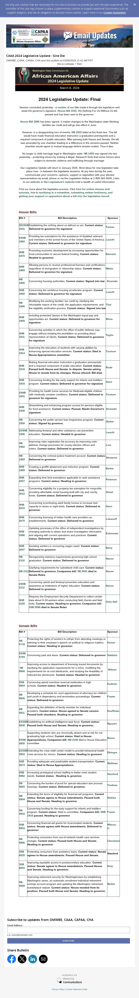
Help (85, 989)
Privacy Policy (58, 989)
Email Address (14, 925)
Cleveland (113, 840)
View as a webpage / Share (69, 64)
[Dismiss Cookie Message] (134, 3)
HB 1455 (89, 153)
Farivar (110, 227)
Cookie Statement (115, 12)
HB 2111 (24, 571)
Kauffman (113, 710)
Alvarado (112, 281)
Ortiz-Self (111, 601)
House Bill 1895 (29, 121)
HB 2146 (73, 739)
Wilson (112, 669)
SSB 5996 (35, 607)
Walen (109, 268)
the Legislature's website (59, 181)
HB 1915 (76, 132)
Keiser (111, 642)
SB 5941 (82, 571)
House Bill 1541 (67, 110)
